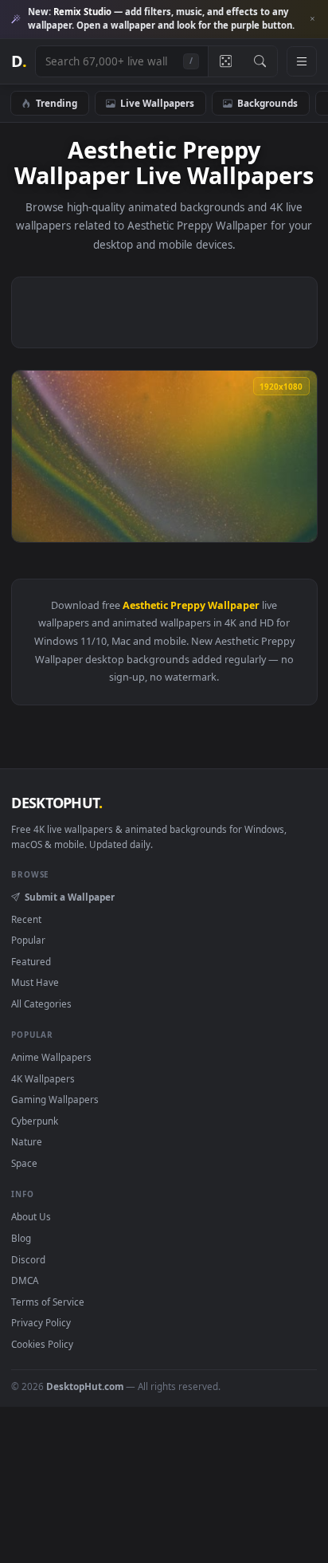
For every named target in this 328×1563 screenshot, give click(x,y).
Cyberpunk (34, 1120)
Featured (31, 961)
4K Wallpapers (43, 1078)
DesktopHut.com (84, 1386)
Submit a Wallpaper (69, 896)
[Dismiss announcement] (312, 19)
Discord (28, 1259)
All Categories (41, 1003)
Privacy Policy (41, 1322)
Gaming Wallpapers (55, 1099)
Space (24, 1163)
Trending (56, 102)
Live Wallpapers (157, 102)
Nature (26, 1141)
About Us (31, 1216)
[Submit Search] (260, 61)
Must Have (35, 982)
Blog (21, 1237)
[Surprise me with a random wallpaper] (225, 61)
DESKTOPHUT (56, 802)
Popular (28, 939)
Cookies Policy (42, 1343)
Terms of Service (47, 1301)
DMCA (24, 1280)
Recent (26, 919)
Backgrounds (267, 102)
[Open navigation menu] (302, 61)
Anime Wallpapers (51, 1057)
